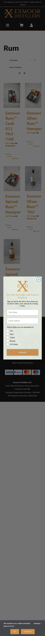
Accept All (27, 631)
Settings (37, 623)
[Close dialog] (39, 279)
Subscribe (22, 352)
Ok (15, 631)
